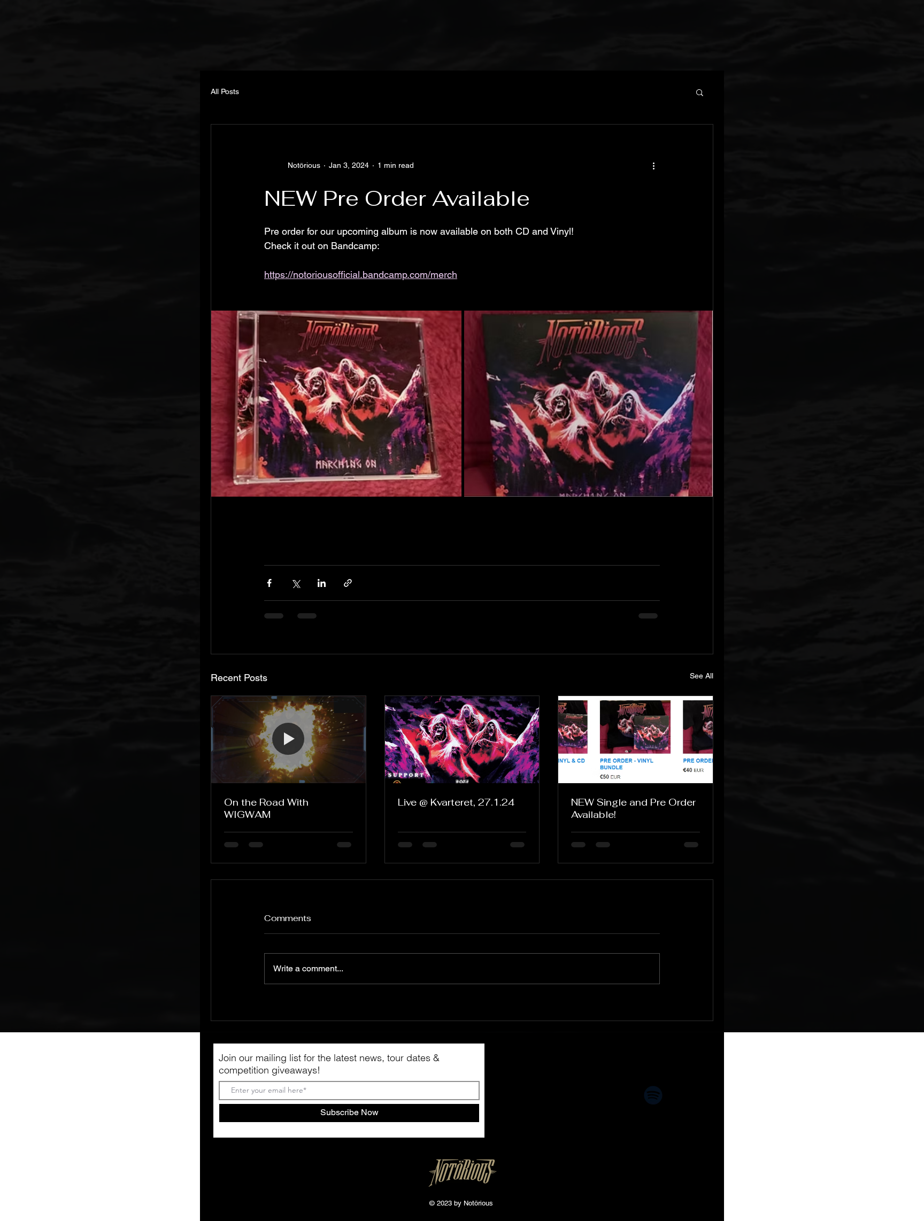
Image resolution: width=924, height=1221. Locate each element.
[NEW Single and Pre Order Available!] (635, 739)
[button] (700, 92)
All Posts (225, 91)
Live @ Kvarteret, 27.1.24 (456, 802)
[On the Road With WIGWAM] (288, 739)
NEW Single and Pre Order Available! (633, 808)
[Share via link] (348, 583)
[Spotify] (653, 1095)
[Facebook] (536, 1095)
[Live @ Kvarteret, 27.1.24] (462, 739)
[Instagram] (575, 1095)
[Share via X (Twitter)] (295, 583)
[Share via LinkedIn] (322, 583)
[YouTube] (614, 1095)
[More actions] (653, 165)
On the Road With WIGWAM (266, 808)
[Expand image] (336, 404)
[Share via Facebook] (269, 583)
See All (701, 675)
